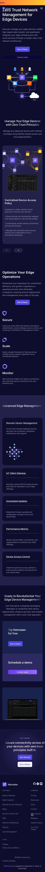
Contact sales (22, 57)
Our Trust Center (34, 828)
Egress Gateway (8, 795)
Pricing (33, 795)
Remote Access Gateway (12, 804)
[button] (6, 250)
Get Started (25, 757)
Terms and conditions (10, 848)
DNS (4, 818)
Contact (34, 809)
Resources (35, 800)
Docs (33, 804)
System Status (36, 823)
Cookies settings (8, 861)
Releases (34, 818)
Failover (5, 827)
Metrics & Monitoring (10, 823)
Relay (4, 809)
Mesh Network (8, 800)
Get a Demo (22, 49)
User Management (9, 832)
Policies (5, 844)
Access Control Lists (10, 814)
